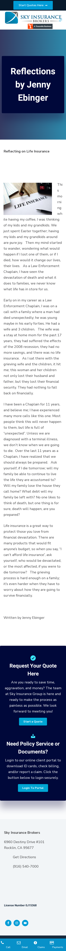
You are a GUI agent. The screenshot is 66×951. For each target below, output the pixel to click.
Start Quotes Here (31, 5)
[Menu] (60, 20)
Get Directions (24, 857)
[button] (33, 721)
